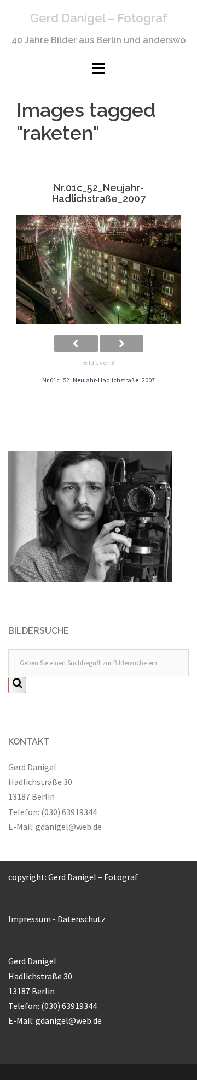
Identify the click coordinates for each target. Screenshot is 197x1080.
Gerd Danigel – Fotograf (98, 18)
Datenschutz (81, 918)
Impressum (29, 918)
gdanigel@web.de (69, 826)
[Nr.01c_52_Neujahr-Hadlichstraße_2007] (98, 270)
